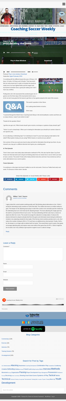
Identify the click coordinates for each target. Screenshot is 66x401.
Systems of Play (42, 375)
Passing (22, 372)
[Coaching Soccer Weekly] (33, 25)
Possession (52, 372)
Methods (55, 368)
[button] (33, 4)
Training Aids (35, 379)
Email (5, 271)
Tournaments (28, 379)
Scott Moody (17, 375)
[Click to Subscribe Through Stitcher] (33, 322)
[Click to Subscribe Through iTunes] (33, 315)
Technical (6, 379)
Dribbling (17, 369)
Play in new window (14, 74)
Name (5, 263)
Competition (51, 365)
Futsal (26, 369)
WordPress (47, 396)
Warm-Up (52, 379)
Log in (53, 396)
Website (5, 279)
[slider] (36, 52)
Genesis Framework (38, 396)
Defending (11, 369)
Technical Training (14, 379)
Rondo (13, 375)
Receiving (8, 375)
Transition (40, 379)
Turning (47, 379)
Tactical (52, 375)
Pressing (3, 375)
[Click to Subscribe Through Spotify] (33, 329)
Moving (9, 372)
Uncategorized (6, 355)
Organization (15, 372)
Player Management (43, 372)
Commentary (5, 339)
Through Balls (21, 379)
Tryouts (44, 379)
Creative (4, 369)
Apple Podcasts (14, 76)
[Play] (4, 52)
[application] (33, 52)
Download (48, 61)
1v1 (2, 365)
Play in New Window (18, 61)
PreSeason (59, 372)
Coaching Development (31, 365)
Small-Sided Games (31, 375)
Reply (7, 231)
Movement (5, 372)
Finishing (21, 369)
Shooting (22, 375)
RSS (21, 76)
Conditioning (57, 365)
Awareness (22, 365)
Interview (4, 347)
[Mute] (32, 52)
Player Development (32, 372)
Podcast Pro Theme (26, 396)
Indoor (41, 369)
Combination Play (42, 365)
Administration (7, 365)
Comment (6, 246)
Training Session (6, 351)
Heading (37, 369)
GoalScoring (31, 369)
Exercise (4, 343)
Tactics (57, 375)
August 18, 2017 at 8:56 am (19, 198)
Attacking (14, 365)
